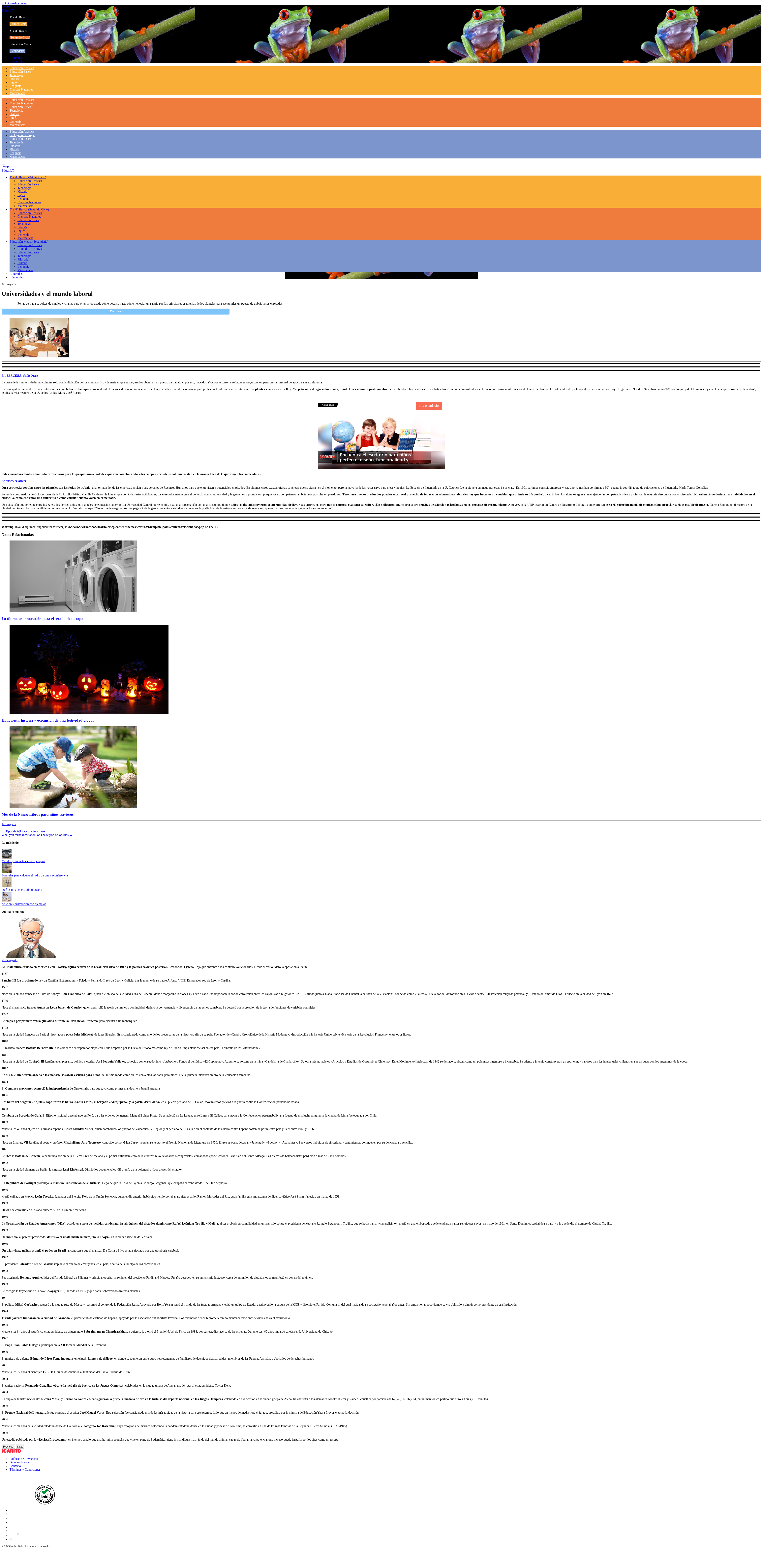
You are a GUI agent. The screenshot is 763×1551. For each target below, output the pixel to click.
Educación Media (29, 241)
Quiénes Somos (19, 1462)
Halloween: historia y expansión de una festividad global (48, 720)
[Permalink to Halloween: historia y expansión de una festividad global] (89, 712)
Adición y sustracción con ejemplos (24, 904)
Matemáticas (17, 93)
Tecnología (16, 75)
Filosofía (15, 146)
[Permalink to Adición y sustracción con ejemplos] (7, 900)
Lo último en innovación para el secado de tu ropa (42, 619)
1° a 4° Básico (28, 177)
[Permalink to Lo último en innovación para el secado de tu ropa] (73, 611)
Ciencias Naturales (21, 89)
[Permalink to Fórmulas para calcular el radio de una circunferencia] (7, 871)
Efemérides (17, 61)
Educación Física (20, 71)
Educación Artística (22, 68)
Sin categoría (9, 824)
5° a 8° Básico (29, 209)
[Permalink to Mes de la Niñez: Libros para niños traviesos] (73, 806)
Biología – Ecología (22, 135)
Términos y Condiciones (25, 1469)
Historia (14, 78)
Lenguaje (15, 86)
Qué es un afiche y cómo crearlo (22, 889)
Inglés (13, 82)
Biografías (16, 57)
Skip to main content (14, 3)
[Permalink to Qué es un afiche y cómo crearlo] (7, 886)
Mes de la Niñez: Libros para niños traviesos (38, 814)
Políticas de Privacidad (24, 1458)
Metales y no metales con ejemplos (23, 861)
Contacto (15, 1466)
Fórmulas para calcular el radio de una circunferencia (35, 875)
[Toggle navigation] (3, 164)
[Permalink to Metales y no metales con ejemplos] (7, 857)
